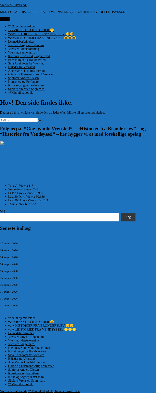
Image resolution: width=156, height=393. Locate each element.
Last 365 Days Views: (22, 200)
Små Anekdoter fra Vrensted (26, 63)
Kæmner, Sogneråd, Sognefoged (29, 56)
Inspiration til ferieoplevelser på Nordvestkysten (30, 240)
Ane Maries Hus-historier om (27, 70)
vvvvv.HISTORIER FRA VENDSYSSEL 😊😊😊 (42, 38)
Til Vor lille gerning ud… (16, 281)
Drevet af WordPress (67, 391)
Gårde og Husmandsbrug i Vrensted (31, 74)
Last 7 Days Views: (21, 193)
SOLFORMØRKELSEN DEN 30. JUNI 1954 (30, 247)
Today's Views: (18, 185)
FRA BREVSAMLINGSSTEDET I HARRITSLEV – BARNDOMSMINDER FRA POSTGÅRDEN (67, 295)
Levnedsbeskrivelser (21, 41)
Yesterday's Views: (20, 189)
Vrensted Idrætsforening (23, 48)
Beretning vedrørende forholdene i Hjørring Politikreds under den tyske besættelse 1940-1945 (60, 302)
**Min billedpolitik (20, 92)
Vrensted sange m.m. (21, 52)
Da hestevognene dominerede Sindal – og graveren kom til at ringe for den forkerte (53, 267)
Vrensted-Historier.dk (13, 5)
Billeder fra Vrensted (21, 67)
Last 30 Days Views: (22, 196)
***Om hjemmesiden (22, 26)
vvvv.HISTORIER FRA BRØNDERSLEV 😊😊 (41, 34)
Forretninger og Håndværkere (27, 59)
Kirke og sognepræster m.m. (26, 85)
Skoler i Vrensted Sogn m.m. (26, 89)
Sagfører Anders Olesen (23, 78)
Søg (2, 211)
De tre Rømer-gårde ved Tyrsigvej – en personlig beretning (38, 260)
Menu (5, 19)
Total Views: (16, 204)
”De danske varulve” (13, 288)
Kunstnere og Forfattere (23, 81)
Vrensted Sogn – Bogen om (26, 45)
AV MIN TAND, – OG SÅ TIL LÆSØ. (26, 274)
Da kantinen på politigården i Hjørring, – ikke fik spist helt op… (41, 254)
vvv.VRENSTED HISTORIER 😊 (31, 30)
